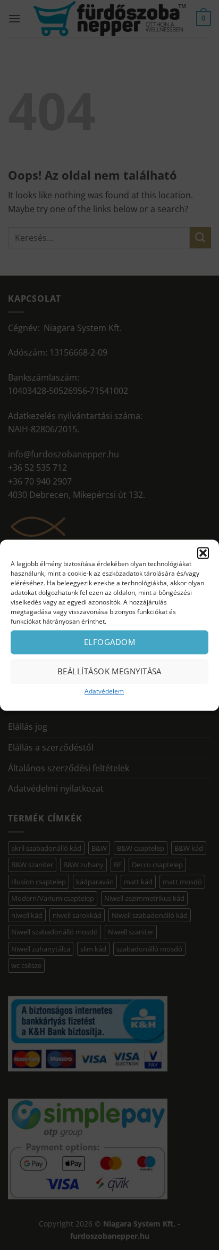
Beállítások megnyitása (109, 671)
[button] (203, 552)
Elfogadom (109, 641)
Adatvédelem (104, 691)
